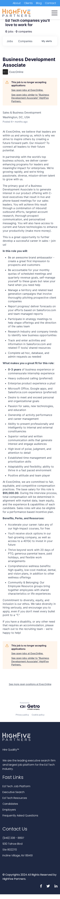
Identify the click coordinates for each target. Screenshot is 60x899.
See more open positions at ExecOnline (30, 684)
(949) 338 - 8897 (13, 838)
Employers (9, 810)
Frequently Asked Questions (20, 815)
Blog (39, 3)
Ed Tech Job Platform (16, 786)
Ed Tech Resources (14, 798)
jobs (10, 41)
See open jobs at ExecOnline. (27, 90)
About (17, 3)
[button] (54, 12)
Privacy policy (22, 714)
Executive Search (13, 792)
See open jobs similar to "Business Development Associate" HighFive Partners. (30, 98)
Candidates (10, 804)
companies (25, 41)
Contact (50, 3)
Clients (28, 3)
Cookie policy (38, 714)
